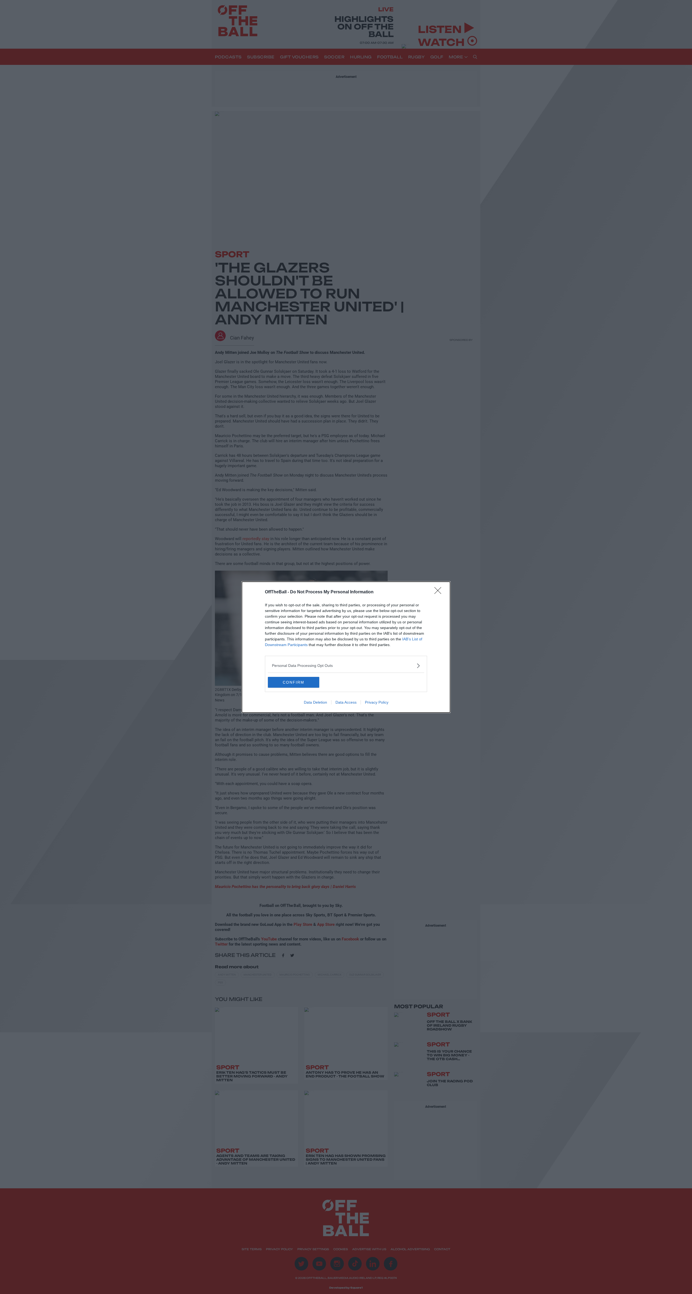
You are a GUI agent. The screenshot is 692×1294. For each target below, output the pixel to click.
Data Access (346, 702)
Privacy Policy (376, 702)
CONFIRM (293, 682)
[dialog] (346, 647)
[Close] (439, 592)
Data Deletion (315, 702)
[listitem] (346, 665)
